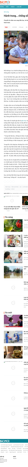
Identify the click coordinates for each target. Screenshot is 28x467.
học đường (7, 189)
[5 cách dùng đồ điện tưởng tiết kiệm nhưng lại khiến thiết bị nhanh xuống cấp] (13, 241)
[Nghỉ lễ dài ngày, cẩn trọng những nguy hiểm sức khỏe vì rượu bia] (13, 413)
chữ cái (12, 189)
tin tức (24, 452)
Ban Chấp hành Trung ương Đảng (15, 450)
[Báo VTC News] (25, 366)
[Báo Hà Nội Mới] (25, 395)
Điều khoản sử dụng (3, 459)
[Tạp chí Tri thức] (5, 210)
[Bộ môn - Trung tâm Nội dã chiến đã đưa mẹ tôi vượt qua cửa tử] (13, 337)
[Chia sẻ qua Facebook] (5, 182)
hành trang (7, 186)
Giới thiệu (2, 458)
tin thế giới (19, 448)
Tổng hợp (14, 458)
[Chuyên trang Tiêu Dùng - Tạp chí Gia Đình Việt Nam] (25, 412)
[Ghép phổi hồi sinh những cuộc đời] (13, 398)
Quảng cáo (2, 462)
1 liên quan (21, 27)
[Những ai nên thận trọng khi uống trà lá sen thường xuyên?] (13, 352)
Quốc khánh (19, 452)
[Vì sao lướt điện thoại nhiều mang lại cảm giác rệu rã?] (12, 200)
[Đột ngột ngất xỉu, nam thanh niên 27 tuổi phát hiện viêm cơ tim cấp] (13, 287)
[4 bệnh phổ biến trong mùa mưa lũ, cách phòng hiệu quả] (13, 272)
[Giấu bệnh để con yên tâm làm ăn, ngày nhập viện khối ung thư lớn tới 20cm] (13, 367)
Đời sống (6, 12)
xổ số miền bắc (4, 448)
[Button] (8, 27)
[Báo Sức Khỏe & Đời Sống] (25, 222)
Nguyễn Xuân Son (4, 450)
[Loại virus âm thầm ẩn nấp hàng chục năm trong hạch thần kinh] (13, 303)
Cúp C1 (7, 452)
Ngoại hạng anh (13, 452)
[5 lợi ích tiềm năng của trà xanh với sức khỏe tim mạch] (13, 225)
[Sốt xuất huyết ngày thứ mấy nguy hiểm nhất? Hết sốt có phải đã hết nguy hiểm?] (13, 429)
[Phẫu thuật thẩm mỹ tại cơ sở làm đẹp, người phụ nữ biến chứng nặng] (13, 257)
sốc (20, 186)
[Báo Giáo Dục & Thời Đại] (6, 27)
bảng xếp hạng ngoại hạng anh (17, 446)
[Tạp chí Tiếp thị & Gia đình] (24, 239)
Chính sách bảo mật (3, 461)
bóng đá (2, 452)
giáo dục (23, 120)
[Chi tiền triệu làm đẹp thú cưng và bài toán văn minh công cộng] (13, 321)
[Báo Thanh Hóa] (25, 319)
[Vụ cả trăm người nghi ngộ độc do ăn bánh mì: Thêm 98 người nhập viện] (13, 383)
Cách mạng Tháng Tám (5, 446)
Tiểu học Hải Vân (15, 186)
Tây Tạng (13, 448)
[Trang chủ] (5, 2)
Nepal (9, 448)
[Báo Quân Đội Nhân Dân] (26, 335)
